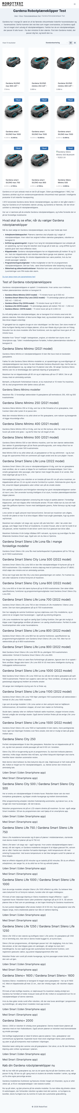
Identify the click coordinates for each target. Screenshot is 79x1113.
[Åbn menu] (75, 4)
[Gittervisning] (70, 42)
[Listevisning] (75, 42)
